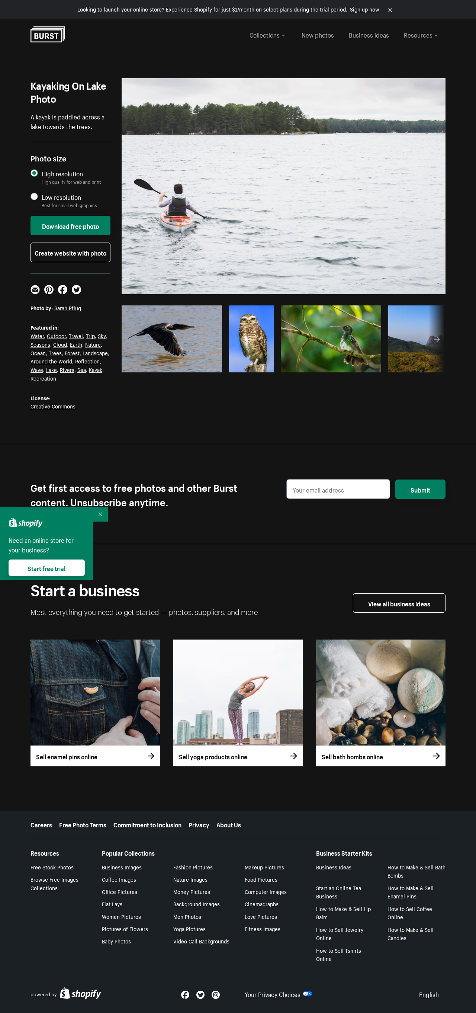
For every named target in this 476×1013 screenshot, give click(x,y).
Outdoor (56, 335)
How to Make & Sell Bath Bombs (416, 871)
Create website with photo (70, 252)
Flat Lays (112, 904)
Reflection (87, 361)
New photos (318, 34)
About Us (228, 824)
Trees (55, 353)
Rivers (67, 369)
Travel (76, 335)
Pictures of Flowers (125, 928)
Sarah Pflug (67, 308)
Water (37, 335)
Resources (418, 34)
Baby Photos (116, 941)
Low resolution (61, 197)
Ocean (38, 353)
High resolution (62, 173)
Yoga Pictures (189, 928)
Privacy (199, 824)
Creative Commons (52, 406)
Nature (93, 344)
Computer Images (266, 891)
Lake (51, 369)
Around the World (51, 361)
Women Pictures (121, 916)
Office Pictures (119, 891)
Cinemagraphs (262, 904)
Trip (90, 335)
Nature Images (190, 879)
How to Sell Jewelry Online (339, 933)
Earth (76, 344)
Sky (102, 335)
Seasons (40, 344)
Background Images (196, 904)
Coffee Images (119, 879)
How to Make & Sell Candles (410, 933)
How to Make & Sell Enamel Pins (410, 892)
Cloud (60, 344)
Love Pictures (261, 916)
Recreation (43, 378)
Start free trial (46, 568)
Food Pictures (261, 879)
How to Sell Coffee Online (409, 912)
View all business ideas (399, 603)
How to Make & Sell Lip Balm (343, 912)
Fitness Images (262, 928)
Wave (36, 369)
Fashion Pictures (193, 867)
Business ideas (369, 34)
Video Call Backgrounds (201, 941)
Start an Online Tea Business (338, 892)
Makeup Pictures (264, 867)
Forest (72, 353)
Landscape (95, 353)
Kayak (95, 369)
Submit (420, 489)
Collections (265, 34)
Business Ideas (333, 867)
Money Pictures (191, 891)
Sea (81, 369)
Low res (200, 365)
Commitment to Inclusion (147, 824)
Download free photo (70, 225)
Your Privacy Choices (272, 993)
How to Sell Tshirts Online (338, 954)
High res (170, 365)
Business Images (122, 867)
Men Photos (187, 916)
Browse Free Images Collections (54, 883)
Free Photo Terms (82, 824)
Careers (41, 824)
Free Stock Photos (52, 867)
